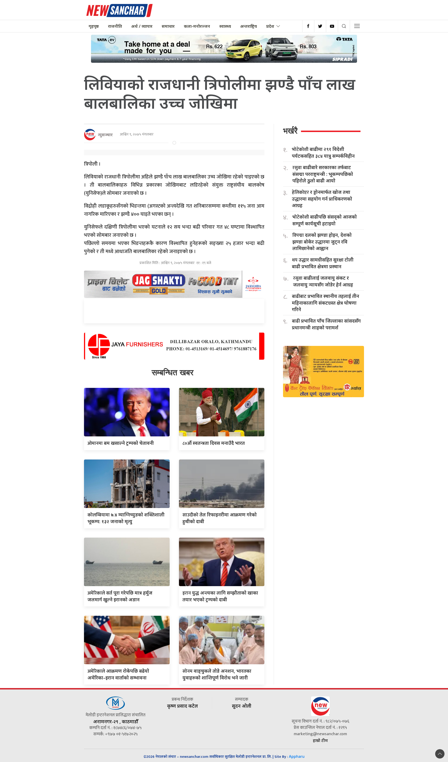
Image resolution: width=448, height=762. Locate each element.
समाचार (168, 26)
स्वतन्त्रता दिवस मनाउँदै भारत (213, 443)
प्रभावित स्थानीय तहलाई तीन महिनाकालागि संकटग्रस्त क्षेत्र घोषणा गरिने (325, 303)
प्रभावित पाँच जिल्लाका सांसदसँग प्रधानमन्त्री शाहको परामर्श (326, 324)
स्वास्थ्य (225, 26)
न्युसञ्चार (105, 134)
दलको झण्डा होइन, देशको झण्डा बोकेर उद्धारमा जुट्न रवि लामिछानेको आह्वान (322, 241)
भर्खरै (290, 130)
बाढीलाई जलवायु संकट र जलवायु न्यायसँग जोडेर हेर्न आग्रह (323, 281)
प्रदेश (270, 26)
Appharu (296, 756)
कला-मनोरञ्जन (197, 26)
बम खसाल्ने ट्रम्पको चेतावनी (121, 443)
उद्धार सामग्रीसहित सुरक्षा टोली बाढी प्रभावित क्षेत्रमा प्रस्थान (323, 263)
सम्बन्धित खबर (172, 372)
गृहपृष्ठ (94, 26)
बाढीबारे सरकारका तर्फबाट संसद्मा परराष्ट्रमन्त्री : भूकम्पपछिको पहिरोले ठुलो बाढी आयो (322, 174)
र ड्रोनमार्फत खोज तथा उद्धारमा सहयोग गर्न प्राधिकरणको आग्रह (322, 199)
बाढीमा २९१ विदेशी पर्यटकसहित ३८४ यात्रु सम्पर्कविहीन (323, 152)
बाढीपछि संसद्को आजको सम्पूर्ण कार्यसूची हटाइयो (324, 220)
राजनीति (115, 26)
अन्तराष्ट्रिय (248, 26)
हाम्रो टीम (320, 740)
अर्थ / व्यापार (141, 26)
